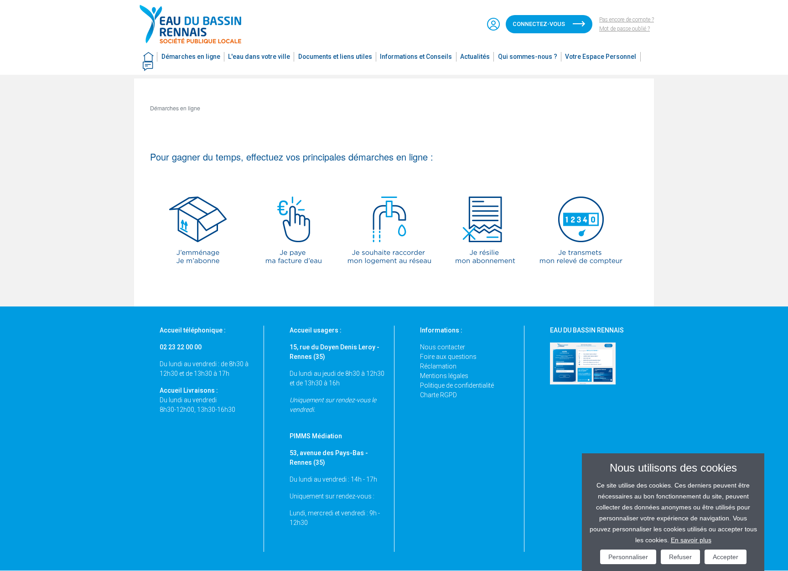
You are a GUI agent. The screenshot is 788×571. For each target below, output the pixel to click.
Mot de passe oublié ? (624, 29)
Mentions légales (444, 375)
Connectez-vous (539, 24)
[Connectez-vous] (493, 24)
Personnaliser (628, 557)
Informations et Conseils (416, 56)
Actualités (475, 56)
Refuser (680, 557)
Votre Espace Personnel (600, 56)
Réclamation (438, 366)
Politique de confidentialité (457, 385)
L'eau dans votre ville (259, 56)
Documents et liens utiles (335, 56)
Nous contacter (442, 347)
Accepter (725, 557)
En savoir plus (691, 540)
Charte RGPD (438, 395)
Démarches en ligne (190, 56)
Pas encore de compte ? (626, 19)
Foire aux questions (448, 356)
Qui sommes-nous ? (527, 56)
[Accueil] (194, 24)
